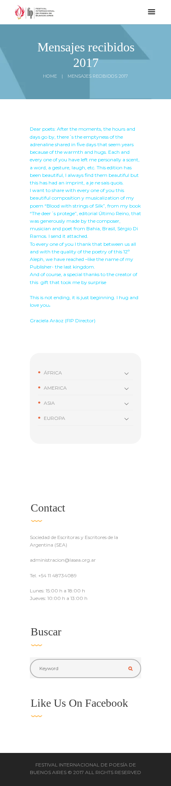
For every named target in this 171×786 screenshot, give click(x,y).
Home (50, 76)
